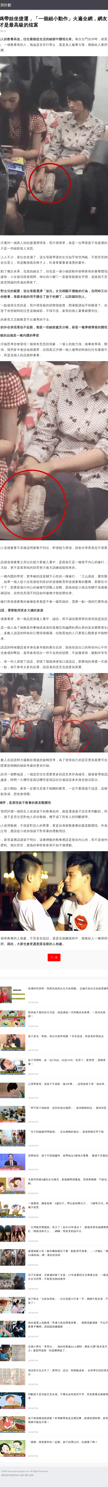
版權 (31, 1475)
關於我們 (5, 1475)
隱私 (27, 1475)
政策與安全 (15, 1475)
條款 (22, 1475)
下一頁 (54, 957)
